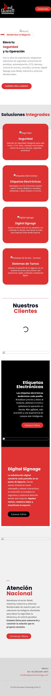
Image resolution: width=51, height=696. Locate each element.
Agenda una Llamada (16, 86)
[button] (31, 8)
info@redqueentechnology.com (34, 675)
